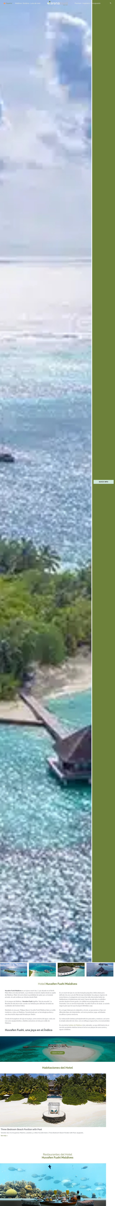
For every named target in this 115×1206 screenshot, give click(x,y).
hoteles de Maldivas (75, 1025)
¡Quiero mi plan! (57, 1053)
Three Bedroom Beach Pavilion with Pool (21, 1129)
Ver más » (4, 1136)
